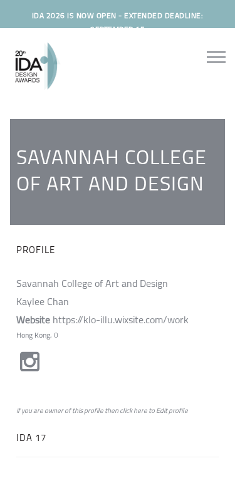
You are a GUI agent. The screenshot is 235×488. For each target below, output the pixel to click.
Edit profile (172, 410)
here (140, 410)
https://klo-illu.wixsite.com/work (121, 319)
